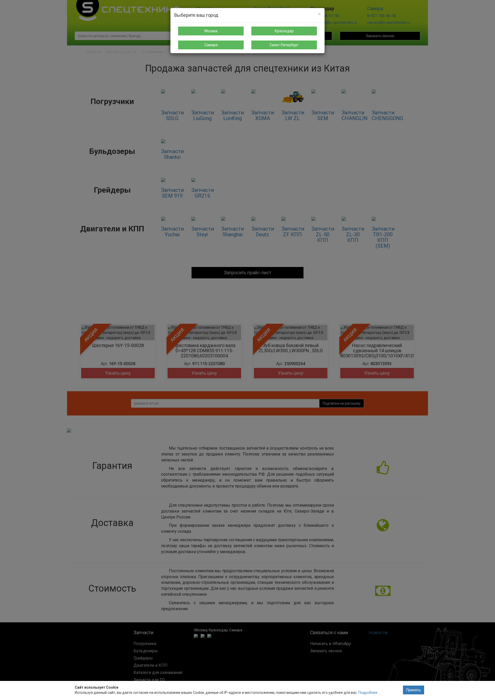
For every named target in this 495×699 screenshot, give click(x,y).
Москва (210, 31)
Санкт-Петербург (284, 45)
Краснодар (284, 31)
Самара (211, 45)
